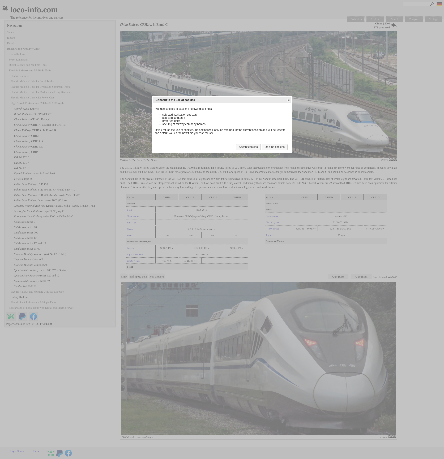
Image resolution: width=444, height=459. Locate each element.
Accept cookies (248, 146)
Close (288, 100)
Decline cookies (275, 146)
